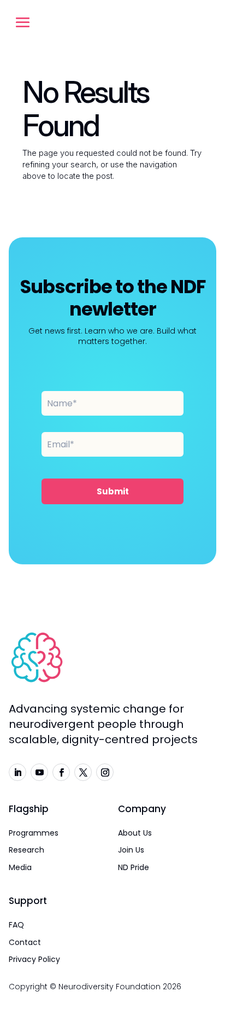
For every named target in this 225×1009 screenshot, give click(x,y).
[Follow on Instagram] (105, 772)
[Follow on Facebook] (61, 772)
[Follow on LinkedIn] (17, 772)
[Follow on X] (83, 772)
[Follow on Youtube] (39, 772)
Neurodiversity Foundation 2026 (119, 986)
